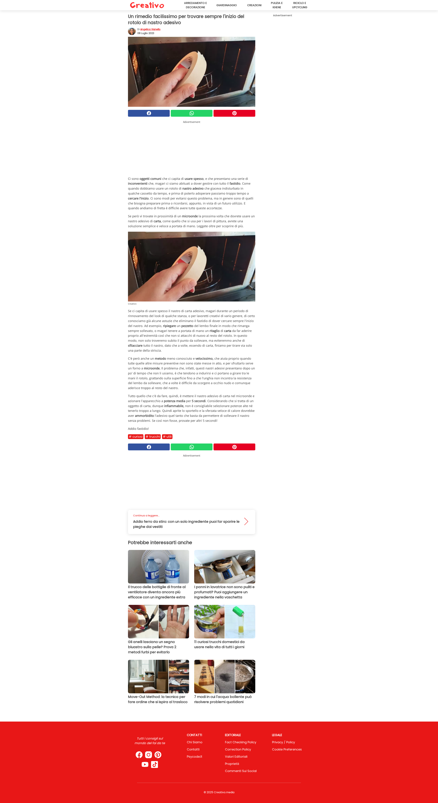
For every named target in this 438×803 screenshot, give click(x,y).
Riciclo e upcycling (299, 5)
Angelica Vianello (150, 29)
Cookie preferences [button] (287, 749)
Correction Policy (238, 749)
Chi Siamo (194, 742)
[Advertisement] (191, 148)
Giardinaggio (226, 5)
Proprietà (232, 764)
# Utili (167, 436)
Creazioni (254, 5)
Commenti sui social (241, 771)
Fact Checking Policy (240, 742)
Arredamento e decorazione (195, 5)
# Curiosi (136, 436)
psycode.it (194, 756)
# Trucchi (153, 436)
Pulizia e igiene (277, 5)
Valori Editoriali (236, 756)
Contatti (193, 749)
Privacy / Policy (283, 742)
